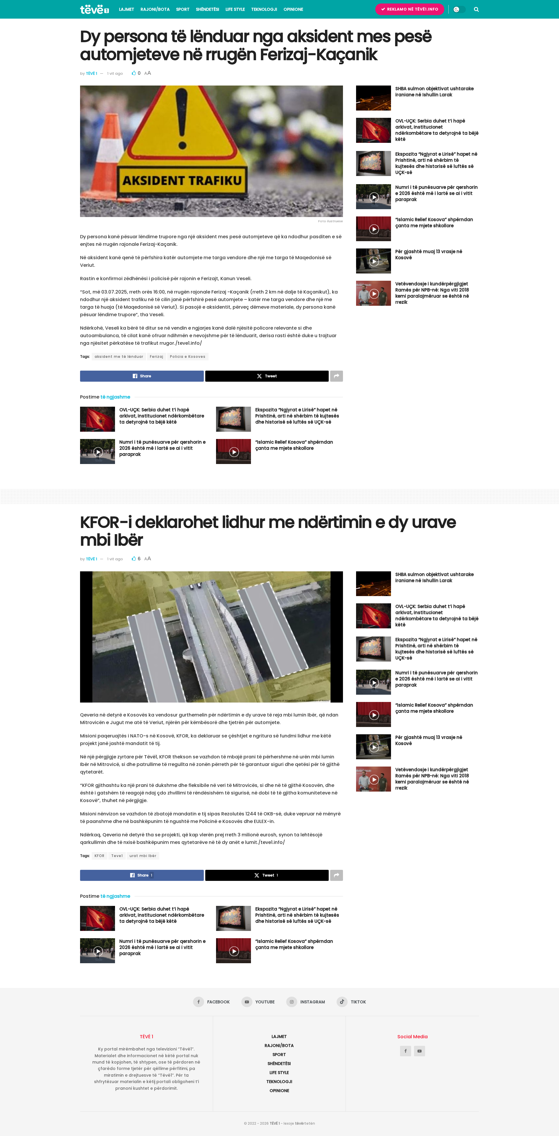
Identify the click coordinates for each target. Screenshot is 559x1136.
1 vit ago (115, 73)
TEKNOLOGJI (264, 9)
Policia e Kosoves (188, 356)
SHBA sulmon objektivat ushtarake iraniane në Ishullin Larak (434, 92)
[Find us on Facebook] (405, 1051)
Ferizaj (156, 356)
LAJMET (126, 9)
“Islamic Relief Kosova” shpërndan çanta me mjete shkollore (294, 445)
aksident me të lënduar (119, 356)
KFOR (100, 855)
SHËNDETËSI (207, 9)
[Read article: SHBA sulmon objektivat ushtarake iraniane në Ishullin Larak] (373, 98)
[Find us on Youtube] (419, 1051)
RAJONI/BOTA (155, 9)
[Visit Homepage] (94, 9)
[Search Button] (476, 9)
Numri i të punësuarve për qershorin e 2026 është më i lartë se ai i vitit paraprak (162, 448)
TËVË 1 (91, 73)
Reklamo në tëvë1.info (412, 9)
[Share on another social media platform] (336, 376)
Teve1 (117, 855)
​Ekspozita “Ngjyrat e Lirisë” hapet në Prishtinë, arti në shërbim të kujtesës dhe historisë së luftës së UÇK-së (297, 416)
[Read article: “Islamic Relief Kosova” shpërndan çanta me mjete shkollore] (233, 451)
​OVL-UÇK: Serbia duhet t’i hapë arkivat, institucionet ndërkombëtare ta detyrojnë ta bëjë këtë (161, 416)
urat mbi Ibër (143, 855)
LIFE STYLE (235, 9)
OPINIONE (293, 9)
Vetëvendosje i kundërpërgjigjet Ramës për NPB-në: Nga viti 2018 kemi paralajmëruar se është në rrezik (432, 293)
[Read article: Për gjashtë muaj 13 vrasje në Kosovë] (373, 260)
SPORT (183, 9)
